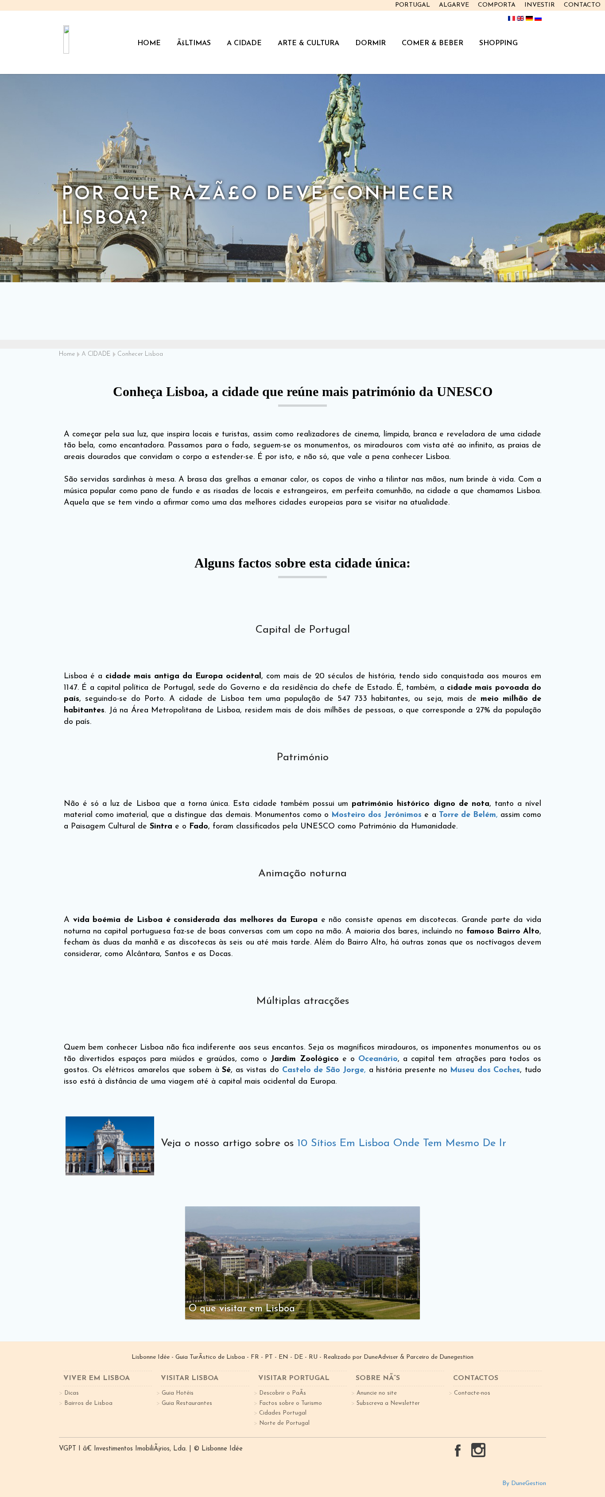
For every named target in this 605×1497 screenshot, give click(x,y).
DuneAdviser (381, 1357)
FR (255, 1357)
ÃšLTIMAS (194, 43)
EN (283, 1357)
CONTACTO (582, 5)
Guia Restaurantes (187, 1403)
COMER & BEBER (432, 43)
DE (298, 1357)
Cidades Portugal (282, 1413)
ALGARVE (454, 5)
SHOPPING (498, 43)
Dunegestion (456, 1357)
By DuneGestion (524, 1483)
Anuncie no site (377, 1393)
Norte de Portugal (284, 1423)
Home (67, 354)
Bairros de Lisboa (88, 1403)
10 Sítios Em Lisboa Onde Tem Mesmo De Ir (401, 1143)
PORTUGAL (412, 5)
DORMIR (370, 43)
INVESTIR (539, 5)
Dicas (71, 1393)
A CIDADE (244, 43)
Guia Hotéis (178, 1393)
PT (269, 1357)
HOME (149, 43)
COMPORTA (497, 5)
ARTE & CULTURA (308, 43)
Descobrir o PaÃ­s (282, 1393)
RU (313, 1357)
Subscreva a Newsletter (388, 1403)
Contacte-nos (472, 1393)
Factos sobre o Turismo (290, 1403)
